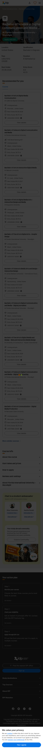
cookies (9, 733)
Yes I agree (21, 745)
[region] (21, 738)
